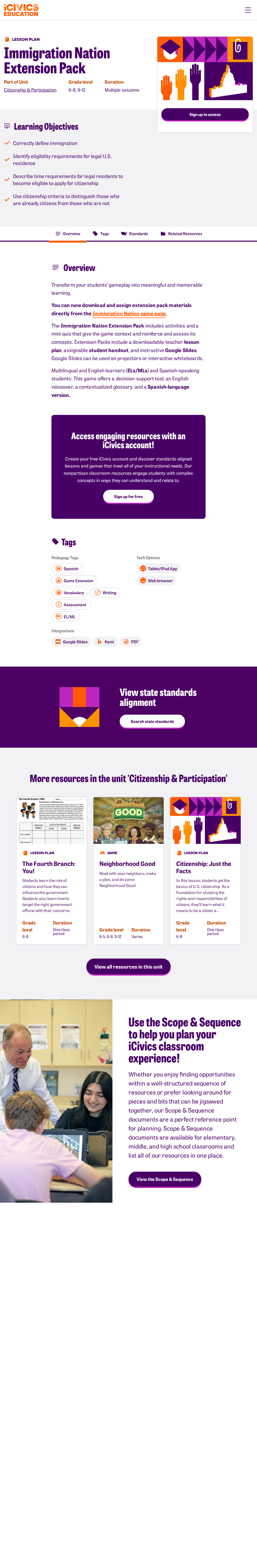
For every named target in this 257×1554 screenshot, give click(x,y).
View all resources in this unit (128, 966)
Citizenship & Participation (30, 90)
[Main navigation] (248, 10)
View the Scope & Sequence (165, 1179)
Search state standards (152, 721)
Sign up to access (205, 114)
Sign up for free (128, 496)
